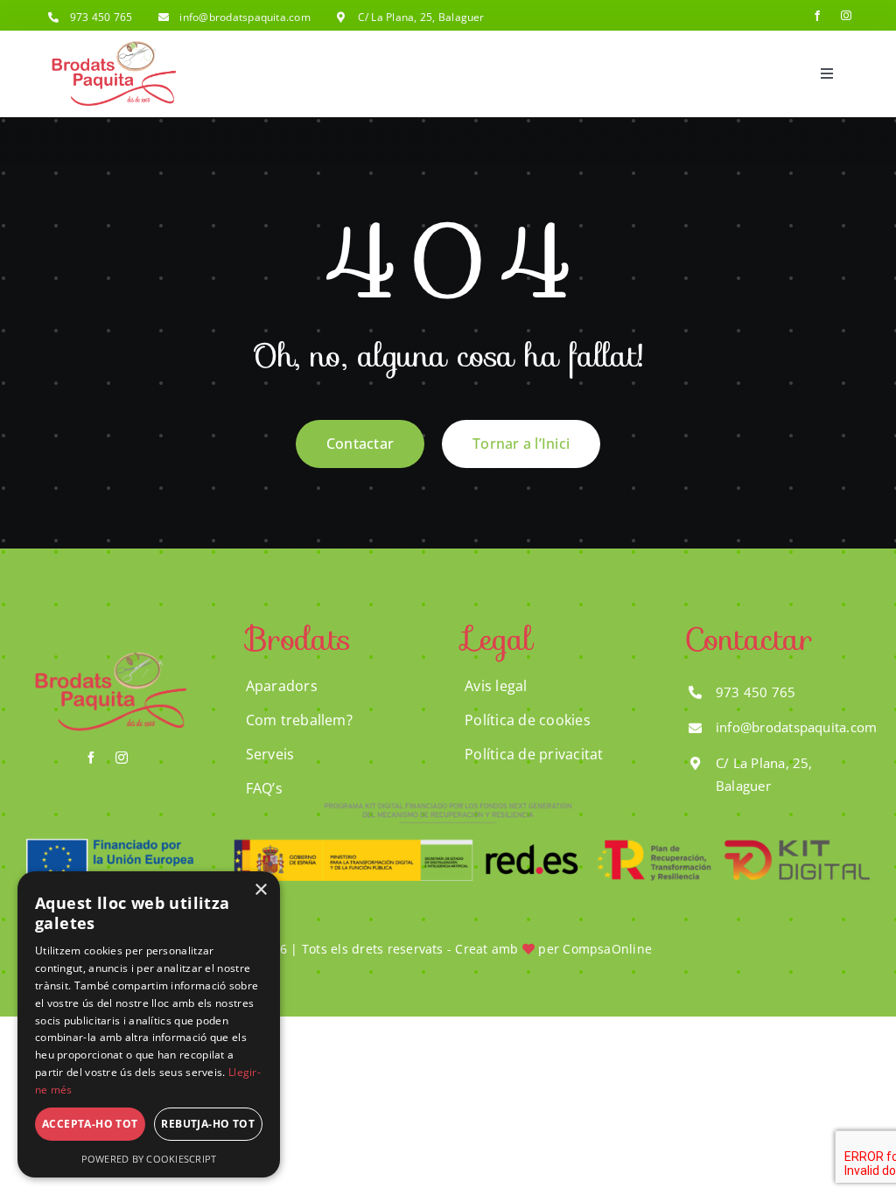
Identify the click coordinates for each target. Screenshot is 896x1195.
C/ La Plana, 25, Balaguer (421, 17)
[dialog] (149, 1024)
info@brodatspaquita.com (245, 17)
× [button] (260, 890)
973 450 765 (101, 17)
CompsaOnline (607, 948)
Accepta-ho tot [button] (90, 1123)
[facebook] (817, 15)
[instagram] (846, 15)
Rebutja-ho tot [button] (208, 1123)
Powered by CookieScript (149, 1158)
